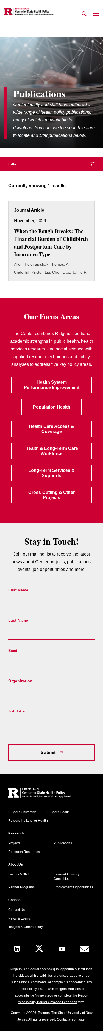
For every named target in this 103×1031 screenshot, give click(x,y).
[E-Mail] (84, 949)
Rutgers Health (58, 812)
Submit (48, 752)
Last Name (18, 620)
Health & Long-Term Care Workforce (51, 451)
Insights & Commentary (25, 927)
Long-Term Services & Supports (51, 473)
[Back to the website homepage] (29, 11)
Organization (20, 681)
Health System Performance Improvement (51, 385)
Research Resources (24, 852)
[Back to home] (45, 793)
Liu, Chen (53, 272)
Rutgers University (22, 812)
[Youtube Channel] (62, 949)
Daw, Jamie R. (75, 272)
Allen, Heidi (24, 264)
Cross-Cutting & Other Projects (51, 495)
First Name (18, 590)
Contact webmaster (71, 1019)
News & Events (19, 918)
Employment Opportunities (73, 887)
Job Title (16, 711)
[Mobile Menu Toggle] (96, 14)
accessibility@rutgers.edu (34, 995)
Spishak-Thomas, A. (52, 264)
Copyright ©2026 (23, 1013)
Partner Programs (21, 887)
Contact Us (16, 910)
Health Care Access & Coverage (51, 429)
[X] (39, 949)
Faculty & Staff (18, 874)
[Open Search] (84, 14)
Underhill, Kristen (29, 272)
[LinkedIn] (17, 949)
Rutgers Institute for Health (28, 821)
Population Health (51, 407)
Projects (14, 843)
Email (13, 650)
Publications (63, 843)
